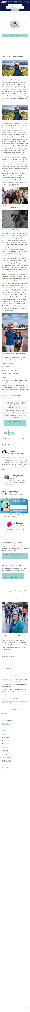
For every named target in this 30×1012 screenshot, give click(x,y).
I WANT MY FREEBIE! (18, 510)
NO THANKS (18, 512)
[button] (19, 500)
